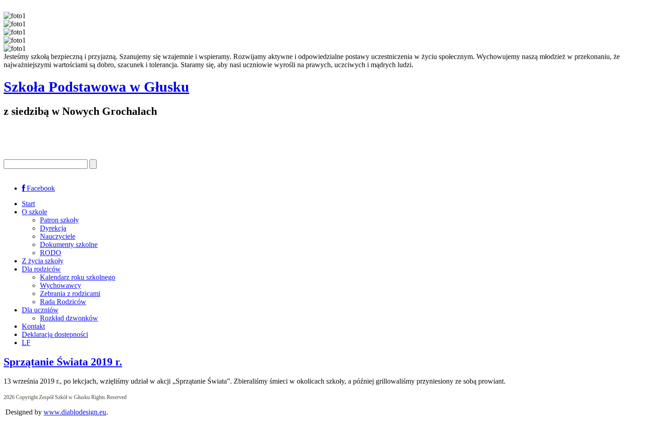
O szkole (34, 212)
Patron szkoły (59, 220)
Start (28, 203)
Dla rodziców (41, 269)
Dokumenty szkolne (69, 244)
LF (26, 342)
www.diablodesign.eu (75, 412)
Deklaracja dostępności (55, 334)
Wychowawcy (60, 285)
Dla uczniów (40, 310)
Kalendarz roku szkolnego (77, 277)
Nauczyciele (57, 236)
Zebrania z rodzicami (70, 293)
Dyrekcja (53, 228)
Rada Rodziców (63, 302)
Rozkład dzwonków (69, 318)
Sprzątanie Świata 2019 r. (63, 362)
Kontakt (33, 326)
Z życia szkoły (43, 261)
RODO (50, 252)
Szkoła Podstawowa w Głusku (96, 87)
